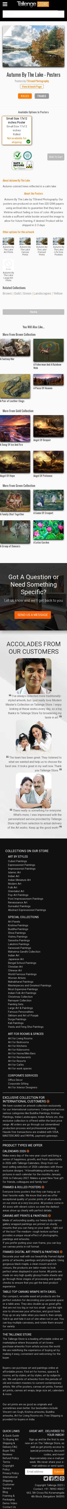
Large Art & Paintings (20, 1008)
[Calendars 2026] (28, 1151)
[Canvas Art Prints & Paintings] (49, 1215)
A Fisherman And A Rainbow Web (47, 366)
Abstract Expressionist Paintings (27, 910)
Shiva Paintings (17, 933)
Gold (17, 293)
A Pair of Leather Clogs (12, 400)
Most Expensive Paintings (23, 989)
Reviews (7, 1454)
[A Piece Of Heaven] (48, 379)
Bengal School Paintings (22, 963)
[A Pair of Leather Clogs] (15, 386)
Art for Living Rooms (20, 1038)
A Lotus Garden (41, 542)
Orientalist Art (16, 891)
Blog (5, 1492)
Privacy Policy (11, 1473)
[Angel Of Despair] (48, 426)
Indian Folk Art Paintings (22, 993)
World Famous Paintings (22, 974)
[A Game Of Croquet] (48, 500)
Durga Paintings (17, 1019)
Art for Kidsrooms (18, 1049)
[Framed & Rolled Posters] (43, 1187)
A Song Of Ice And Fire (11, 444)
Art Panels (14, 921)
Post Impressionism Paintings (25, 898)
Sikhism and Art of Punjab (23, 1015)
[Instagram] (56, 1479)
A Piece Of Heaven (42, 388)
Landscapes (42, 293)
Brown (7, 293)
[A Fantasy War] (15, 347)
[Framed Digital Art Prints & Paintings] (61, 1251)
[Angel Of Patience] (48, 462)
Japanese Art (16, 959)
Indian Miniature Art (19, 880)
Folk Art (12, 887)
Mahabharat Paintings (20, 981)
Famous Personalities (21, 1011)
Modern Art (14, 883)
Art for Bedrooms (18, 1042)
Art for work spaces (20, 1068)
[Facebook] (51, 1479)
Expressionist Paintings (21, 865)
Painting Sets (15, 1004)
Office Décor (15, 1080)
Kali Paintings (16, 1023)
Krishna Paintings (18, 925)
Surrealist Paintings (19, 906)
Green (27, 293)
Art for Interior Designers (22, 1087)
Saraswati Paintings (19, 948)
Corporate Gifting (18, 1083)
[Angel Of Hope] (15, 462)
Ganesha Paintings (19, 940)
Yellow (58, 293)
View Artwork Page (32, 86)
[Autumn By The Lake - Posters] (33, 46)
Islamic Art (14, 872)
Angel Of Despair (42, 439)
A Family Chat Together (12, 514)
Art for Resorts (17, 1061)
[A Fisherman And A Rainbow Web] (48, 350)
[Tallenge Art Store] (34, 4)
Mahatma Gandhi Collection (24, 951)
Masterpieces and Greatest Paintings (29, 985)
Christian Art (15, 966)
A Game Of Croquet (43, 512)
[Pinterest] (62, 1479)
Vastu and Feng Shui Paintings (26, 1026)
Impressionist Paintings (22, 868)
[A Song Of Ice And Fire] (15, 428)
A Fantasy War (7, 358)
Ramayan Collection (19, 1000)
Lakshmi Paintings (18, 944)
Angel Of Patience (42, 475)
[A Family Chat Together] (15, 500)
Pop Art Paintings (18, 895)
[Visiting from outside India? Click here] (48, 1101)
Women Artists (17, 978)
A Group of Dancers (10, 546)
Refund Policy (11, 1458)
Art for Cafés (16, 1064)
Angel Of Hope (7, 475)
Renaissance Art (17, 902)
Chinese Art (15, 970)
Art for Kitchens (17, 1046)
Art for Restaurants (19, 1057)
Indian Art (13, 876)
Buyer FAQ (9, 1450)
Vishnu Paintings (18, 936)
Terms (6, 1462)
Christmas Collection (20, 996)
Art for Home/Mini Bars (22, 1053)
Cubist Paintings (17, 861)
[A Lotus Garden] (48, 529)
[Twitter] (46, 1479)
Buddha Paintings (18, 929)
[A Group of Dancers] (15, 531)
